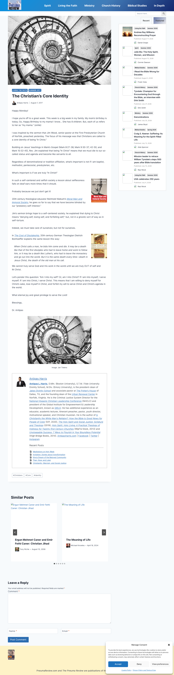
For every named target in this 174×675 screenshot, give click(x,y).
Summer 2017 (35, 90)
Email (65, 631)
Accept (118, 664)
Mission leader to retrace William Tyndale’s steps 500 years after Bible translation (147, 159)
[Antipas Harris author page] (14, 103)
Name (13, 631)
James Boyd (142, 124)
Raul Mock (142, 170)
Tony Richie (24, 549)
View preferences (160, 664)
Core (28, 475)
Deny (139, 664)
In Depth (159, 5)
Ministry (89, 5)
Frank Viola (142, 82)
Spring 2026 (152, 130)
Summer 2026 (152, 28)
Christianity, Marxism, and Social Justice (49, 463)
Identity (37, 475)
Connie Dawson (144, 62)
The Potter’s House (86, 390)
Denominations (141, 117)
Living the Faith (67, 5)
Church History (111, 5)
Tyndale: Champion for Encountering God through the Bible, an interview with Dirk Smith (147, 96)
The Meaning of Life (78, 539)
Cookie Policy (126, 670)
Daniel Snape (143, 43)
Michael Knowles (78, 545)
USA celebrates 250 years (146, 179)
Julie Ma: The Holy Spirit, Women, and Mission (146, 53)
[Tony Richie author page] (17, 549)
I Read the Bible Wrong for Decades (146, 73)
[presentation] (34, 518)
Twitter (94, 436)
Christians (17, 475)
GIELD (58, 408)
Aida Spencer (143, 147)
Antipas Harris (22, 103)
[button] (169, 645)
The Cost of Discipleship (26, 235)
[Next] (104, 532)
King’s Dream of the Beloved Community (49, 457)
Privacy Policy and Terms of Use (144, 670)
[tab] (54, 563)
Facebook (83, 436)
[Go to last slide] (15, 532)
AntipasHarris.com (66, 436)
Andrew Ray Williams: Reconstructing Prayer (145, 34)
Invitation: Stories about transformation (49, 454)
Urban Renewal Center (83, 394)
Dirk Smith (142, 108)
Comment (14, 591)
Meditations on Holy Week (43, 452)
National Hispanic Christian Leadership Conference (55, 401)
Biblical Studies (137, 5)
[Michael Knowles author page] (68, 545)
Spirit (47, 5)
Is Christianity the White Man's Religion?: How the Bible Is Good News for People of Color (65, 418)
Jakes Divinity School (40, 390)
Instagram (34, 439)
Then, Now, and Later (42, 460)
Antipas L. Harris (38, 383)
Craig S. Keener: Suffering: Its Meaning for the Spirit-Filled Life (148, 136)
